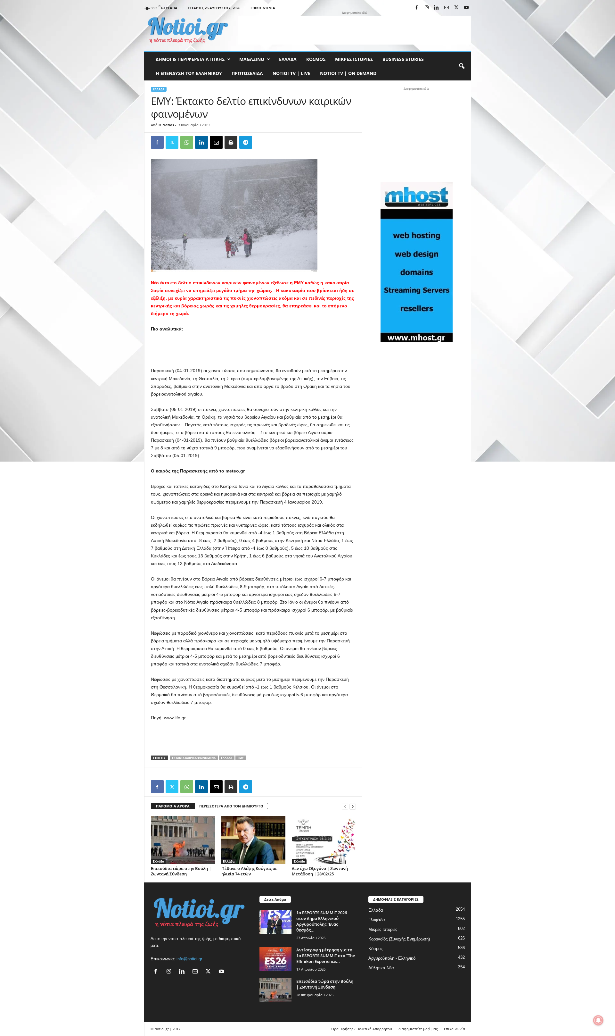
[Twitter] (172, 142)
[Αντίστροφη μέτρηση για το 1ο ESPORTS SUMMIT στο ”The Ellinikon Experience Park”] (275, 959)
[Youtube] (466, 8)
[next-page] (352, 806)
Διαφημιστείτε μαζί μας (418, 1028)
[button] (462, 66)
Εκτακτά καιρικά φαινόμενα (194, 758)
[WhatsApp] (186, 142)
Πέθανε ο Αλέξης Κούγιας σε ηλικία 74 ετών (249, 871)
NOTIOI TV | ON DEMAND (348, 73)
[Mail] (446, 8)
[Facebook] (417, 8)
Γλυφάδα (376, 919)
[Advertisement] (354, 30)
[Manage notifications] (598, 1020)
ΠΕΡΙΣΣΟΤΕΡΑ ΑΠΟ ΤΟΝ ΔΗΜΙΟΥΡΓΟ (231, 806)
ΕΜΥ (241, 758)
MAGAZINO (251, 59)
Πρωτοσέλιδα (247, 73)
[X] (456, 8)
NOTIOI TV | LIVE (291, 73)
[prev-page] (345, 806)
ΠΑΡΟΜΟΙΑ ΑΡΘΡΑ (173, 806)
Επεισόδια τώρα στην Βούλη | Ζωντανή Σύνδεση (181, 871)
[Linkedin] (436, 8)
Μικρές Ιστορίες (354, 59)
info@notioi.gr (189, 959)
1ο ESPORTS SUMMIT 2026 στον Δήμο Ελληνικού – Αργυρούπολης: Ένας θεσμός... (321, 921)
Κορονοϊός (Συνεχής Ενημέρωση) (399, 939)
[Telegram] (245, 142)
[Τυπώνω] (231, 142)
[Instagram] (426, 8)
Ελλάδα (288, 59)
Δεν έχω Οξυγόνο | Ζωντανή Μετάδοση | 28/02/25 (320, 871)
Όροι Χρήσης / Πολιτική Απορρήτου (361, 1028)
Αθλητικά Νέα (381, 967)
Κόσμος (315, 59)
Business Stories (403, 59)
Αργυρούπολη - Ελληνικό (391, 958)
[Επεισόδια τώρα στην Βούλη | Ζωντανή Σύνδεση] (183, 840)
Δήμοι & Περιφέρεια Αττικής (190, 59)
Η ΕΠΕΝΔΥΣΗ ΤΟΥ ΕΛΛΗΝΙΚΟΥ (189, 73)
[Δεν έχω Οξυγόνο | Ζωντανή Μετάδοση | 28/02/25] (324, 840)
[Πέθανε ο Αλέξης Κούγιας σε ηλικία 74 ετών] (253, 840)
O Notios (166, 124)
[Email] (216, 142)
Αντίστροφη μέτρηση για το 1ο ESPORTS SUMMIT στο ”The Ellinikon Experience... (325, 955)
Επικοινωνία (262, 7)
